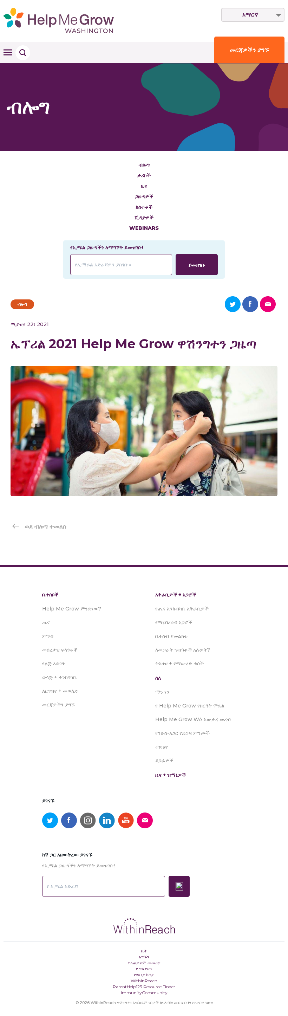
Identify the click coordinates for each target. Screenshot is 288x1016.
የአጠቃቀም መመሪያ (144, 962)
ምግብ (47, 636)
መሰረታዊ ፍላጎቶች (59, 650)
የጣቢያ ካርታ (144, 974)
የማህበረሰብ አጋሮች (173, 622)
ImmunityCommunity (144, 992)
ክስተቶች (144, 207)
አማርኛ (250, 14)
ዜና (144, 186)
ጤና (46, 622)
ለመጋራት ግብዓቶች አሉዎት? (182, 650)
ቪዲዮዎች (144, 217)
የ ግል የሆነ (144, 968)
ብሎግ (144, 165)
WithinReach (144, 980)
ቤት (144, 950)
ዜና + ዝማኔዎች (170, 775)
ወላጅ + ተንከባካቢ (59, 677)
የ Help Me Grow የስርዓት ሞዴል (189, 706)
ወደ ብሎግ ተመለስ (45, 527)
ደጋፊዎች (164, 760)
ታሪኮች (144, 175)
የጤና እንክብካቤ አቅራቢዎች (182, 609)
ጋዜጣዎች (144, 196)
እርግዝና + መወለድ (60, 691)
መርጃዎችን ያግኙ (249, 49)
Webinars (144, 228)
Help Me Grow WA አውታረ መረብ (193, 719)
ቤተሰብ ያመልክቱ (171, 636)
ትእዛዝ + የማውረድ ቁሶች (179, 663)
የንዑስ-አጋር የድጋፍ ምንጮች (182, 733)
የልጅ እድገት (53, 663)
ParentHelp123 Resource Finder (144, 986)
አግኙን (144, 956)
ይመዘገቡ (197, 265)
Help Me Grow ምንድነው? (71, 609)
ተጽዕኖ (161, 747)
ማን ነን (162, 692)
